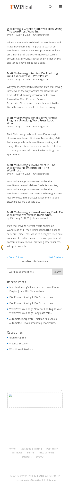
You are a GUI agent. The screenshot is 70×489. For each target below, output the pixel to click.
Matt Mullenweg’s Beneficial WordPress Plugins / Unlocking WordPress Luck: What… (32, 120)
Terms (30, 452)
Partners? (52, 448)
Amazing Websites (31, 480)
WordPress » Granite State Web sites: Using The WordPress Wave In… (34, 30)
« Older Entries (15, 257)
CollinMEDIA (40, 476)
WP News (17, 452)
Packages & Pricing (31, 448)
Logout (40, 456)
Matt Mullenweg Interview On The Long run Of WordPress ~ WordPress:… (32, 74)
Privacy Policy (47, 452)
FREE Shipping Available (35, 404)
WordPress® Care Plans (35, 261)
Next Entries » (55, 257)
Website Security (18, 343)
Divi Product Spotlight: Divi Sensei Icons (31, 297)
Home (11, 448)
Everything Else (17, 337)
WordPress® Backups (21, 349)
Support (27, 456)
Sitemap (51, 480)
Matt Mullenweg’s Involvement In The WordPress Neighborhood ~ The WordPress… (31, 167)
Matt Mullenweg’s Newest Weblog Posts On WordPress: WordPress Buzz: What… (35, 213)
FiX (11, 34)
